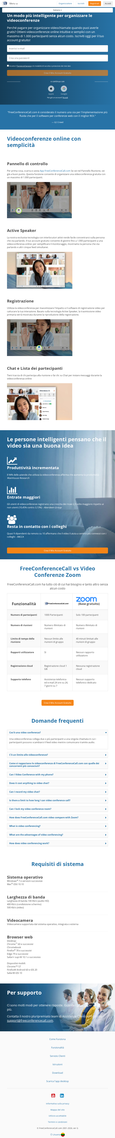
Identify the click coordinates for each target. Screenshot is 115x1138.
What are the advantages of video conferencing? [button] (36, 834)
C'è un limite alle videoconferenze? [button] (28, 754)
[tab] (57, 732)
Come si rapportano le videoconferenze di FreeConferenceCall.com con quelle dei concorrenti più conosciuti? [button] (54, 765)
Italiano (57, 10)
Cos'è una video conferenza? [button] (25, 732)
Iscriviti (81, 3)
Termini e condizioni (57, 1122)
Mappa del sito (57, 1109)
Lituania (56, 1134)
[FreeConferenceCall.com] (4, 3)
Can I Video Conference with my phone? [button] (31, 774)
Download (57, 1072)
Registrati (94, 3)
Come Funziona (57, 1039)
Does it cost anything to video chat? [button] (29, 783)
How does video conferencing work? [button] (29, 843)
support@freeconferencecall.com (30, 1020)
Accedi (108, 3)
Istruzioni (57, 1064)
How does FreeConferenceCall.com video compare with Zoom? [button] (43, 817)
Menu (12, 3)
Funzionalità (57, 1047)
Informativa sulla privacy (57, 1103)
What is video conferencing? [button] (25, 826)
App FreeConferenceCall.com (55, 170)
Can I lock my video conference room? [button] (30, 808)
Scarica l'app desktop (57, 1081)
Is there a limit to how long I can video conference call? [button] (39, 800)
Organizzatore (65, 3)
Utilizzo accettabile (57, 1115)
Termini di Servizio (24, 66)
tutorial (82, 1005)
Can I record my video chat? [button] (24, 791)
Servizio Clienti (57, 1056)
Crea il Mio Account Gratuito (57, 73)
